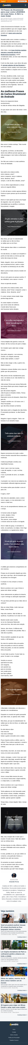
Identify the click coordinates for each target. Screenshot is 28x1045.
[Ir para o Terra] (4, 1)
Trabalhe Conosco (14, 1040)
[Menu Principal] (25, 5)
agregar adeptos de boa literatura (14, 65)
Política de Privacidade (14, 1037)
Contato (14, 1032)
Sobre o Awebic (14, 1034)
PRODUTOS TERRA (22, 1)
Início (14, 1029)
